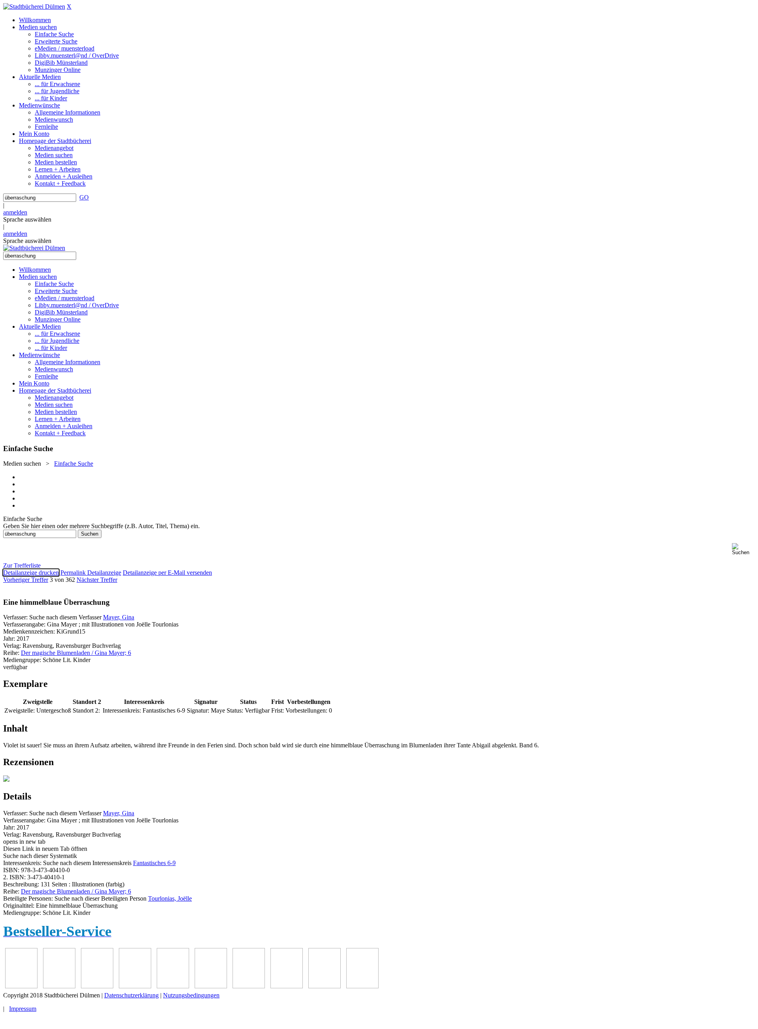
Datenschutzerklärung (131, 995)
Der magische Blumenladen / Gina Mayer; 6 (76, 652)
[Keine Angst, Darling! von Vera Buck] (173, 986)
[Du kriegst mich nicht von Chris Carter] (249, 986)
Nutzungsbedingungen (191, 995)
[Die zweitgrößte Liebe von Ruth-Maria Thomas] (324, 986)
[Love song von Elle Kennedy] (135, 986)
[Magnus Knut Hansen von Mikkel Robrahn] (97, 986)
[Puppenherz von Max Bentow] (286, 986)
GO (84, 197)
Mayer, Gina (118, 617)
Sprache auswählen (27, 219)
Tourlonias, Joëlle (170, 898)
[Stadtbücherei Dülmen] (34, 6)
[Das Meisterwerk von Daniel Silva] (211, 986)
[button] (743, 549)
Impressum (22, 1008)
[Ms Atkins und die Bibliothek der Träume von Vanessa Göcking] (59, 986)
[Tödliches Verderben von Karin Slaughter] (362, 986)
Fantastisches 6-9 (154, 863)
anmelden (15, 212)
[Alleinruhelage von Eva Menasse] (21, 986)
